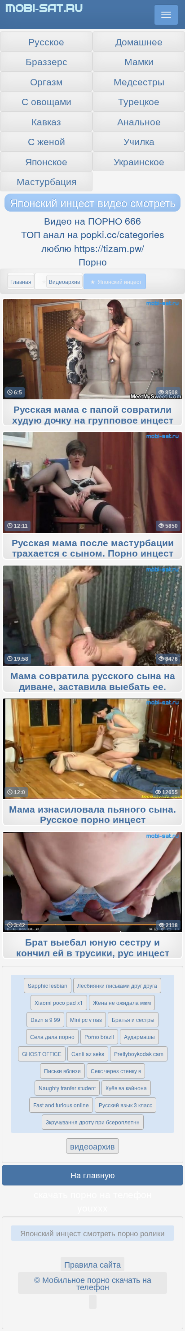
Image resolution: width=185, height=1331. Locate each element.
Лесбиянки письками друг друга (117, 985)
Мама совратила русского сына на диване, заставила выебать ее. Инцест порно (92, 687)
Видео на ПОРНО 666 (92, 220)
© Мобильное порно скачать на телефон (92, 1283)
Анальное (139, 121)
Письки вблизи (62, 1071)
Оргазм (46, 81)
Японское (46, 161)
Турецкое (138, 101)
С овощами (46, 101)
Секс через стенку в (116, 1071)
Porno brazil (99, 1036)
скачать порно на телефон (93, 1194)
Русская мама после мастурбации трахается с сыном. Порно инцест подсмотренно (93, 554)
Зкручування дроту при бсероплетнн (93, 1122)
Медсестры (139, 81)
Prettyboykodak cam (138, 1053)
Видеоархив (64, 281)
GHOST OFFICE (42, 1053)
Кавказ (46, 121)
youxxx (92, 1207)
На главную (92, 1175)
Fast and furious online (61, 1105)
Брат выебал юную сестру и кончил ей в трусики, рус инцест (92, 947)
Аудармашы (139, 1036)
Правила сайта (92, 1264)
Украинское (139, 161)
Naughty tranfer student (67, 1088)
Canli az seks (87, 1053)
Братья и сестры (133, 1019)
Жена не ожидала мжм (122, 1002)
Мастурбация (46, 181)
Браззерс (46, 61)
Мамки (139, 61)
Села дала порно (52, 1036)
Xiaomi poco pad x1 (59, 1002)
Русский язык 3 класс (125, 1105)
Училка (138, 141)
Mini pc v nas (86, 1019)
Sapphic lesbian (47, 985)
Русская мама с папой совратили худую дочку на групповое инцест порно (92, 420)
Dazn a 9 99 (45, 1019)
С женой (46, 141)
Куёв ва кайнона (126, 1088)
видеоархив (92, 1146)
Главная (20, 281)
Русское (46, 41)
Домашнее (139, 41)
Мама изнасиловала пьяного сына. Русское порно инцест (92, 815)
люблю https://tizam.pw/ (92, 248)
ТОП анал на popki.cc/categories (92, 234)
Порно (93, 261)
